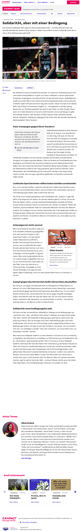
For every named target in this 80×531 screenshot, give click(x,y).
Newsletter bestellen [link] (29, 522)
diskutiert (40, 117)
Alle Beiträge (26, 458)
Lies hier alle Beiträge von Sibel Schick (28, 149)
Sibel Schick (21, 19)
